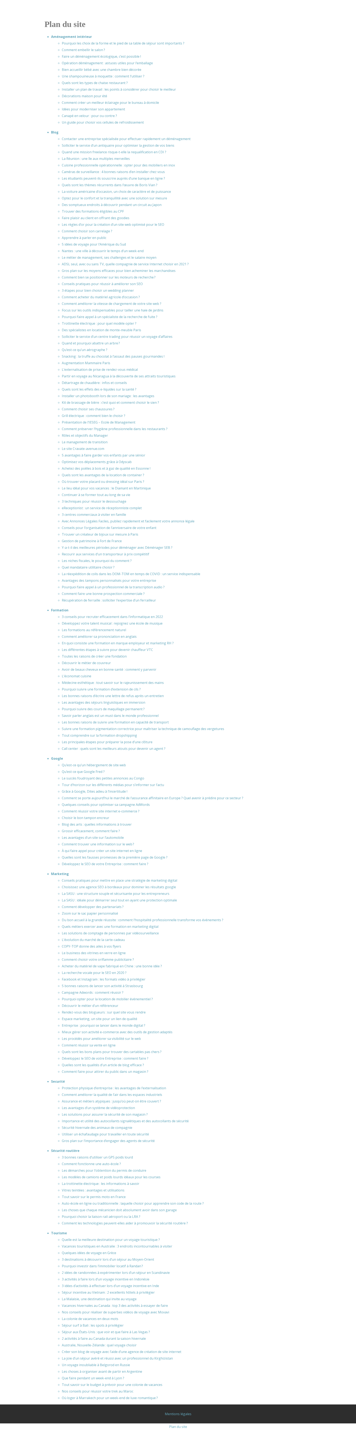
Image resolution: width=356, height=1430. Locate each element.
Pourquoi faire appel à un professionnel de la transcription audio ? (113, 587)
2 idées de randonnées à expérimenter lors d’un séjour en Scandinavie (116, 1272)
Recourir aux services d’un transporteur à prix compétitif (105, 554)
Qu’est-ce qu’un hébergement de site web (94, 765)
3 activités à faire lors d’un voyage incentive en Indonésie (105, 1279)
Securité (58, 1081)
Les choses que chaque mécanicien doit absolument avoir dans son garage (119, 1210)
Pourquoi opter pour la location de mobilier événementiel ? (107, 999)
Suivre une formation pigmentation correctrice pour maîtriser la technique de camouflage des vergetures (143, 729)
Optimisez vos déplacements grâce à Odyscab (97, 462)
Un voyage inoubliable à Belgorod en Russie (96, 1365)
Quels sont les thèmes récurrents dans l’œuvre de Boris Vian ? (109, 185)
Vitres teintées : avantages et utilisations (93, 1190)
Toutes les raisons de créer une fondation (94, 656)
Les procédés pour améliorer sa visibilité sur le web (101, 1038)
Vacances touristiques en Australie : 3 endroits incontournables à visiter (117, 1246)
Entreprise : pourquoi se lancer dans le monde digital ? (103, 1025)
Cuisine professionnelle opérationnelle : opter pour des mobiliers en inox (118, 165)
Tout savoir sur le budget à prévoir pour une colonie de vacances (112, 1384)
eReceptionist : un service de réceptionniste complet (102, 508)
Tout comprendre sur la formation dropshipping (99, 735)
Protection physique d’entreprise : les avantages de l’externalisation (114, 1088)
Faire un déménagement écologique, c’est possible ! (101, 56)
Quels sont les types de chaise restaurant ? (95, 83)
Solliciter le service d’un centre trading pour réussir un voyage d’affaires (117, 336)
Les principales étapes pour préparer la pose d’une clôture (107, 742)
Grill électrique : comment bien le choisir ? (93, 415)
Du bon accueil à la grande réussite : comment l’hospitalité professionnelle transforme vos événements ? (142, 920)
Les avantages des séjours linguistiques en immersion (103, 702)
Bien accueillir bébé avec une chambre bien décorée (101, 69)
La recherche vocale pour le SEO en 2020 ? (94, 972)
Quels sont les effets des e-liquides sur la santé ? (99, 389)
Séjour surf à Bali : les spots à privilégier (93, 1325)
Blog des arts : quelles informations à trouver (97, 824)
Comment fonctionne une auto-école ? (91, 1164)
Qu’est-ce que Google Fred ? (83, 771)
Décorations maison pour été (84, 96)
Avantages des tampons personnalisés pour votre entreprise (109, 580)
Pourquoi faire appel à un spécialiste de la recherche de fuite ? (109, 317)
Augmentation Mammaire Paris (86, 363)
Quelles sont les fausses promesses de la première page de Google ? (114, 857)
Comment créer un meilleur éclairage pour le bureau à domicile (110, 102)
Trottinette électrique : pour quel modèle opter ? (99, 323)
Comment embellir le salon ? (83, 50)
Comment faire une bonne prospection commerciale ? (103, 593)
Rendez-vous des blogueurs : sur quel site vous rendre (104, 1012)
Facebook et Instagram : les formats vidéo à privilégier (103, 979)
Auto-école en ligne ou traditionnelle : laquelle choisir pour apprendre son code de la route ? (133, 1203)
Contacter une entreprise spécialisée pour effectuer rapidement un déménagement (126, 139)
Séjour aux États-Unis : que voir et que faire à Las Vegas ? (106, 1332)
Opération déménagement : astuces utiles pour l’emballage (107, 63)
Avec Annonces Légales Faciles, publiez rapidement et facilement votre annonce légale (128, 521)
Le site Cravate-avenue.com (83, 448)
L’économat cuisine (76, 676)
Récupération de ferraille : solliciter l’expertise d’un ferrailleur (109, 600)
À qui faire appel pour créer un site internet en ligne (102, 850)
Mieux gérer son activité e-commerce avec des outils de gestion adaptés (117, 1032)
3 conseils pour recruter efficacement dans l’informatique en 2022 (112, 616)
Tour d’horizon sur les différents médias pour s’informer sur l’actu (113, 785)
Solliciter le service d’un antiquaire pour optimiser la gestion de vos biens (118, 145)
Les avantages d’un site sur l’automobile (93, 837)
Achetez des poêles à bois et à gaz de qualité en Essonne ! (106, 468)
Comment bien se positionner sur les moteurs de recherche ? (109, 277)
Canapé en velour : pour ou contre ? (89, 116)
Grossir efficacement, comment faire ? (91, 831)
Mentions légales (178, 1414)
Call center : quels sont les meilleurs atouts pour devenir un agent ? (113, 748)
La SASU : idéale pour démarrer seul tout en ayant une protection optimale (119, 900)
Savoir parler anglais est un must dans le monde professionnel (110, 715)
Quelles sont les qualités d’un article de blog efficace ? (103, 1065)
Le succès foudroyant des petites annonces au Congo (103, 778)
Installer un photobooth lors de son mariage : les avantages (108, 396)
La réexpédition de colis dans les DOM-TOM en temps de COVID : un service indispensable (131, 574)
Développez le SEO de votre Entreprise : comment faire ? (105, 864)
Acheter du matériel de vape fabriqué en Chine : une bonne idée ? (112, 966)
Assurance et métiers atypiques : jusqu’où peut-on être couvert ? (111, 1101)
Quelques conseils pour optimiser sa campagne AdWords (106, 804)
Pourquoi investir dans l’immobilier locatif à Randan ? (102, 1266)
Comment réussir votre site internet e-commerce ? (100, 811)
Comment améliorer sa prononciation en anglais (99, 636)
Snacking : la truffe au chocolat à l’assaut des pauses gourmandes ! (113, 356)
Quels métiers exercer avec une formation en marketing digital (110, 926)
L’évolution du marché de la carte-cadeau (93, 939)
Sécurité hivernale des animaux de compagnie (97, 1127)
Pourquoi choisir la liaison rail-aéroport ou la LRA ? (101, 1216)
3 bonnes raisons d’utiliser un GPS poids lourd (97, 1157)
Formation (59, 610)
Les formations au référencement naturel (94, 630)
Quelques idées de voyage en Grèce (89, 1253)
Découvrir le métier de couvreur (86, 663)
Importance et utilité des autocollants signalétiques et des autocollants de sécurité (125, 1121)
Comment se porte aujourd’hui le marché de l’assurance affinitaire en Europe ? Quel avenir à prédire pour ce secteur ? (152, 798)
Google (57, 758)
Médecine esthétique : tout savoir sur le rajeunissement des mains (113, 682)
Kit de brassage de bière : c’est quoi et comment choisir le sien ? (110, 402)
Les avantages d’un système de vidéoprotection (98, 1108)
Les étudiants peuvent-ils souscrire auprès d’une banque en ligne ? (113, 178)
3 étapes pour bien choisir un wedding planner (98, 290)
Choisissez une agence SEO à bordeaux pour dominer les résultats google (119, 887)
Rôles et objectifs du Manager (85, 435)
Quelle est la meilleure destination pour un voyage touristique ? (111, 1239)
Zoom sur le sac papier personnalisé (90, 913)
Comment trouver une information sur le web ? (98, 844)
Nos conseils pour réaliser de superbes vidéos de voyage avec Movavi (115, 1312)
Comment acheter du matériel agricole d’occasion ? (101, 297)
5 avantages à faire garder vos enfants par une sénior (103, 455)
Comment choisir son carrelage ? (87, 231)
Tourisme (59, 1233)
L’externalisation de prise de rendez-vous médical (100, 369)
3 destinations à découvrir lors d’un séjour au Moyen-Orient (108, 1259)
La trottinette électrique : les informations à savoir (100, 1183)
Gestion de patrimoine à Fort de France (92, 541)
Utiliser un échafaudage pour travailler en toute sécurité (105, 1134)
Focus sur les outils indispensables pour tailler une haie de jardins (112, 310)
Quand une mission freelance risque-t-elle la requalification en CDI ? (114, 152)
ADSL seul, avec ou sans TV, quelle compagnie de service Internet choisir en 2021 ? (125, 264)
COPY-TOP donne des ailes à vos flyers (91, 946)
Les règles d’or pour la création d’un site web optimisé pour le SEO (113, 224)
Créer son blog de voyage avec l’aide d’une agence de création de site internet (121, 1351)
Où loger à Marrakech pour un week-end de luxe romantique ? (110, 1398)
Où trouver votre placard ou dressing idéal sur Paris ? (103, 481)
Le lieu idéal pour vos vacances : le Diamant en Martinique (106, 488)
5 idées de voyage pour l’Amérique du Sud (94, 244)
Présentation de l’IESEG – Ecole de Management (98, 422)
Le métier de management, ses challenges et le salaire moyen (109, 257)
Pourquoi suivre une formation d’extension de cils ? (101, 689)
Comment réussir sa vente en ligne (89, 1045)
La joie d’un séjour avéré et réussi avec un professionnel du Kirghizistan (117, 1358)
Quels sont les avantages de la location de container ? (103, 475)
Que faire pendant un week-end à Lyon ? (93, 1378)
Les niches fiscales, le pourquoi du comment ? (97, 560)
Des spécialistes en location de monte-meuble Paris (101, 330)
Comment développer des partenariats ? (93, 907)
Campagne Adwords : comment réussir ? (92, 992)
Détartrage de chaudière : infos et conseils (94, 382)
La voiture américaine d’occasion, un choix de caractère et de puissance (116, 191)
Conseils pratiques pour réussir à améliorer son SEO (102, 284)
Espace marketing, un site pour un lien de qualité (99, 1019)
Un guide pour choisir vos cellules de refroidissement (103, 122)
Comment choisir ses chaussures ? (88, 409)
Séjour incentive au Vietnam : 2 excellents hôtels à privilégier (108, 1292)
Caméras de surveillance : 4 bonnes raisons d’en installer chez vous (113, 172)
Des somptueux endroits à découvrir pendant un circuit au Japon (112, 204)
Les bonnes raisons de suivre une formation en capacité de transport (115, 722)
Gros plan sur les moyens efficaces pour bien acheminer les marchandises (119, 270)
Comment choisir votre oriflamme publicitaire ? (98, 959)
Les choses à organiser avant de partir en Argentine (102, 1371)
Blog (55, 132)
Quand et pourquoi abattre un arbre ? (91, 343)
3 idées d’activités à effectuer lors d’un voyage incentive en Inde (110, 1286)
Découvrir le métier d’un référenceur (90, 1005)
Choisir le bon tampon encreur (85, 818)
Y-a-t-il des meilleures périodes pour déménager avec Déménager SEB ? (117, 547)
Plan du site (178, 1426)
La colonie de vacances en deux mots (90, 1318)
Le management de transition (85, 442)
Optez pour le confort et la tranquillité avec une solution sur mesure (114, 198)
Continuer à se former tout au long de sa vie (96, 495)
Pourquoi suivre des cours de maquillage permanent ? (103, 709)
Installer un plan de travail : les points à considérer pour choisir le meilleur (119, 89)
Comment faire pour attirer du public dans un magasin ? (105, 1071)
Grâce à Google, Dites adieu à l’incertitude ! (94, 791)
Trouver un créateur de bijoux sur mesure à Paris (100, 534)
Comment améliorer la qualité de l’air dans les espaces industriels (112, 1094)
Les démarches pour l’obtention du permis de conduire (104, 1170)
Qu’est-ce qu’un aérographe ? (84, 350)
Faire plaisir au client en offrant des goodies (95, 218)
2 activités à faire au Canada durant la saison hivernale (104, 1338)
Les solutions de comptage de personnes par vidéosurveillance (110, 933)
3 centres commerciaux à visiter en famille (94, 514)
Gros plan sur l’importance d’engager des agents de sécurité (108, 1141)
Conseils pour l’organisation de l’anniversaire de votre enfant (109, 527)
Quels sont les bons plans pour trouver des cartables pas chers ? (112, 1052)
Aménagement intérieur (71, 36)
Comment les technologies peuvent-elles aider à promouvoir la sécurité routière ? (125, 1223)
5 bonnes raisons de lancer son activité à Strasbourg (102, 986)
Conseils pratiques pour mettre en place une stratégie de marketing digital (119, 880)
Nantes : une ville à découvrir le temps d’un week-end (103, 251)
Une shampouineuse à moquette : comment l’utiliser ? (103, 76)
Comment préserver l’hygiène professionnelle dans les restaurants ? (114, 429)
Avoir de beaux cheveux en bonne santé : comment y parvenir (109, 669)
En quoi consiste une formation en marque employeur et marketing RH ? (118, 643)
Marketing (60, 874)
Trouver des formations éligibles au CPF (93, 211)
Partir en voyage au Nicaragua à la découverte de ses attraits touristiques (119, 376)
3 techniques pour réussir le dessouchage (94, 501)
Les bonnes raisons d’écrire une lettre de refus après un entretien (113, 696)
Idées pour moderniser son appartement (93, 109)
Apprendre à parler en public (84, 237)
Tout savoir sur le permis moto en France (94, 1197)
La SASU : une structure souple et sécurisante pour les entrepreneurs (115, 893)
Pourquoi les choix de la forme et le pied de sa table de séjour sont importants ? (123, 43)
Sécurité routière (65, 1150)
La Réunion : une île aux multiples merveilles (96, 158)
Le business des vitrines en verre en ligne (94, 953)
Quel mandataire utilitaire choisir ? (88, 567)
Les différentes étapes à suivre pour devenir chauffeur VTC (107, 649)
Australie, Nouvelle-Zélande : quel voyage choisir (99, 1345)
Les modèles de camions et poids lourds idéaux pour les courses (111, 1177)
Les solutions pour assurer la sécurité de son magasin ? (105, 1114)
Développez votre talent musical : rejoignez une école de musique (112, 623)
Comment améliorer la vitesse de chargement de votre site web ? (111, 303)
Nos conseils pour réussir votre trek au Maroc (97, 1391)
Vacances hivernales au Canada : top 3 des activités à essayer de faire (115, 1305)
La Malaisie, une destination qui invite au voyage (99, 1299)
